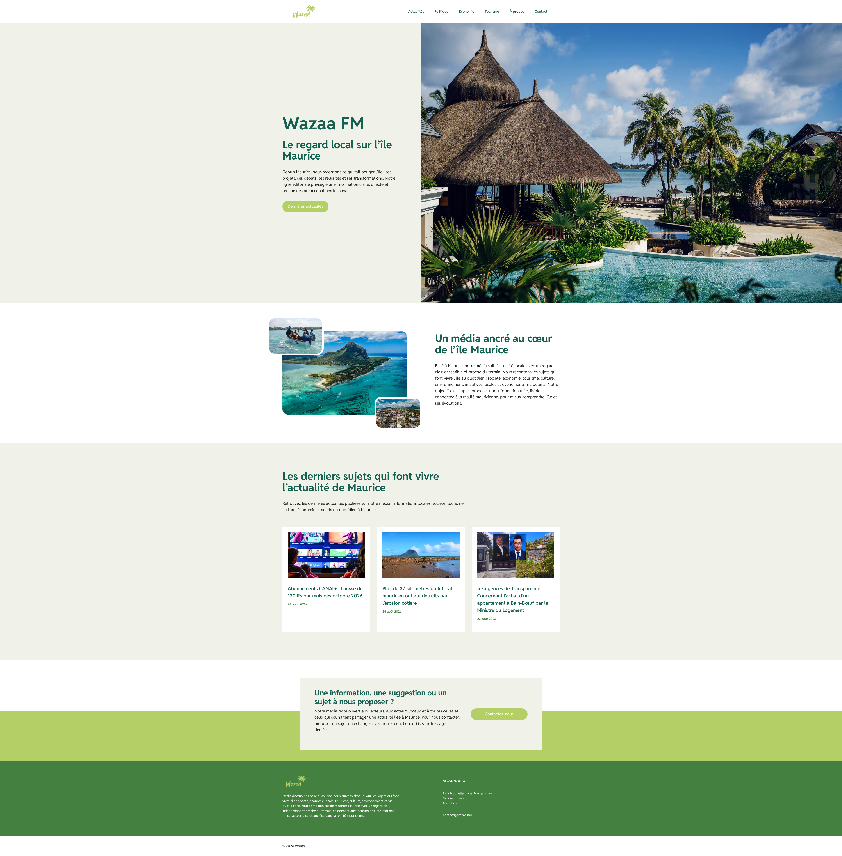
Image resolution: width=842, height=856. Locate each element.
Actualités (416, 11)
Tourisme (492, 11)
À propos (517, 11)
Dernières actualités (305, 206)
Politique (441, 11)
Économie (466, 11)
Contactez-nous (499, 713)
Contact (541, 11)
